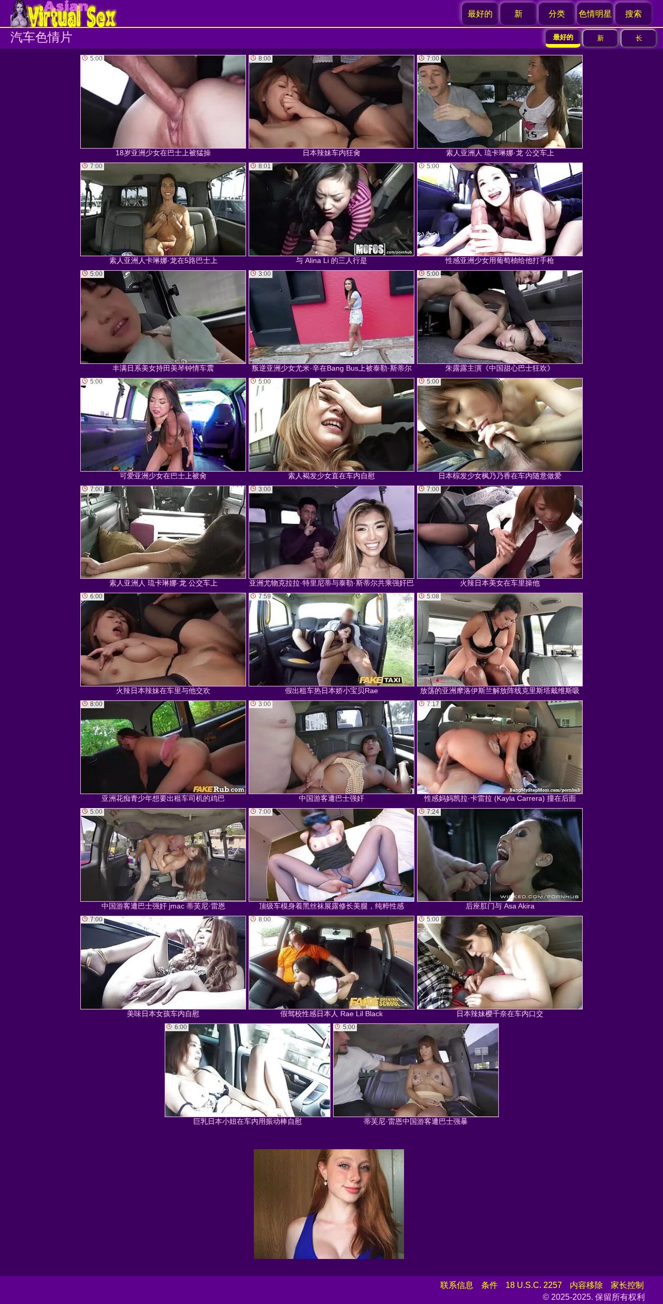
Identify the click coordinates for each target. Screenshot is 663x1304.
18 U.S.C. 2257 (534, 1285)
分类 (557, 13)
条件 (489, 1285)
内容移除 (586, 1285)
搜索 (633, 13)
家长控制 (627, 1285)
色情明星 (595, 13)
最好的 (480, 13)
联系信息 (456, 1285)
